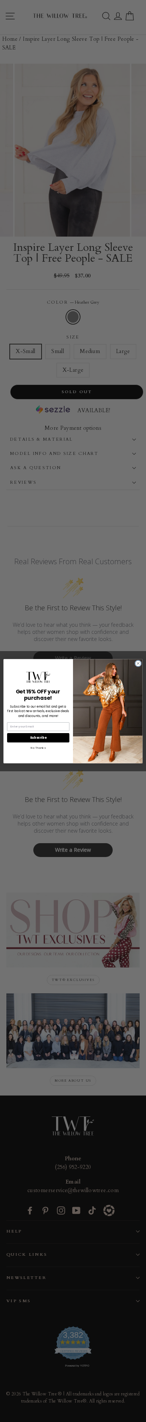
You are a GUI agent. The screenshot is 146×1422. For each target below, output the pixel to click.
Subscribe (38, 737)
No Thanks (38, 748)
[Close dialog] (138, 663)
